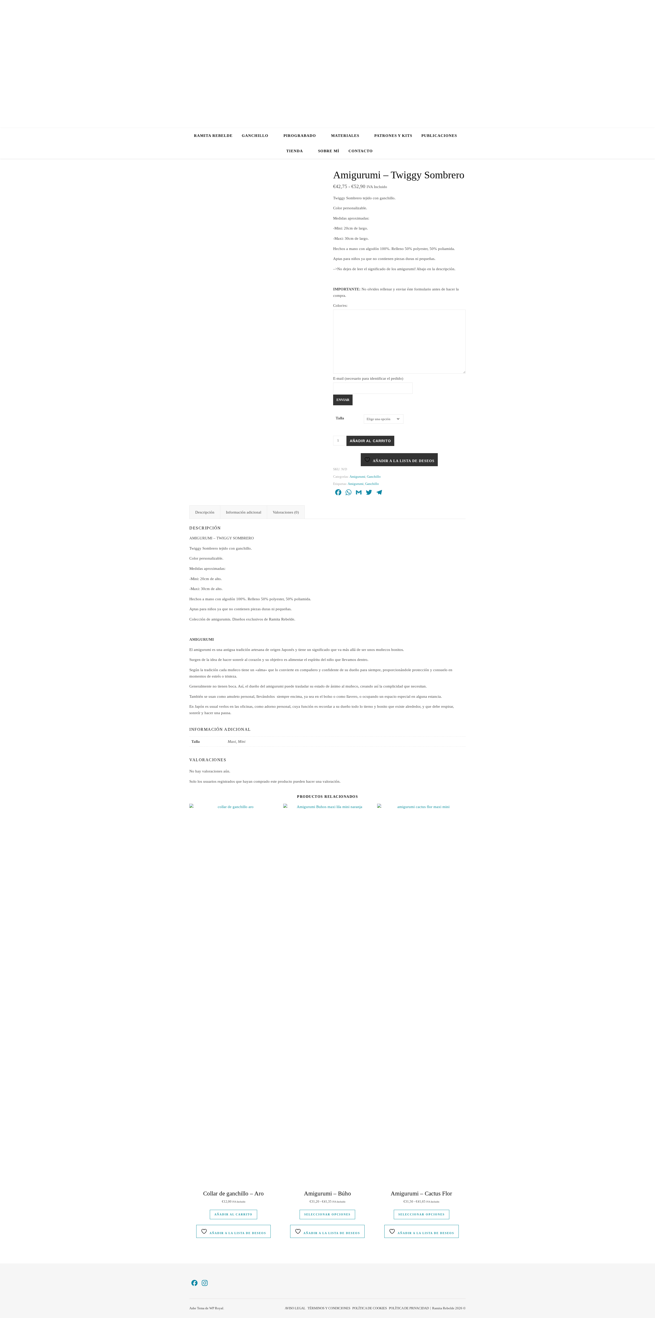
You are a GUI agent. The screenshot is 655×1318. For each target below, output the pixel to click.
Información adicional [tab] (243, 512)
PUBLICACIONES (439, 136)
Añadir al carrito (370, 441)
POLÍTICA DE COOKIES (369, 1308)
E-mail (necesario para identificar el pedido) (368, 378)
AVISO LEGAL (295, 1308)
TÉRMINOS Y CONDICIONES (329, 1308)
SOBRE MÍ (328, 151)
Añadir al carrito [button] (233, 1214)
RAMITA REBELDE (213, 136)
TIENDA (294, 151)
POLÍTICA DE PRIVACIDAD (409, 1308)
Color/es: (340, 305)
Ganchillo (374, 476)
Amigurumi (357, 476)
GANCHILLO (255, 136)
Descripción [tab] (204, 512)
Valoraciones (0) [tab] (286, 512)
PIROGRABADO (299, 136)
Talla (340, 418)
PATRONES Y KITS (393, 136)
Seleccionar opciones (327, 1214)
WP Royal (216, 1308)
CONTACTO (360, 151)
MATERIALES (345, 136)
